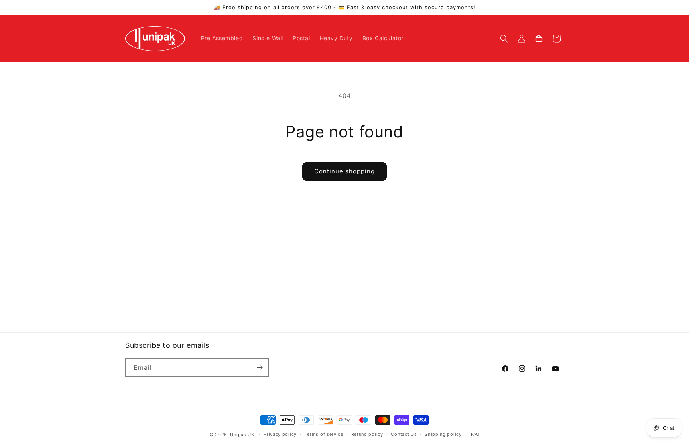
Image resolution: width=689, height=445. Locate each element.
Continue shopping (344, 171)
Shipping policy (443, 434)
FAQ (475, 434)
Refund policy (367, 434)
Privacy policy (280, 434)
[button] (504, 38)
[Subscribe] (259, 367)
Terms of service (324, 434)
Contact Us (404, 434)
